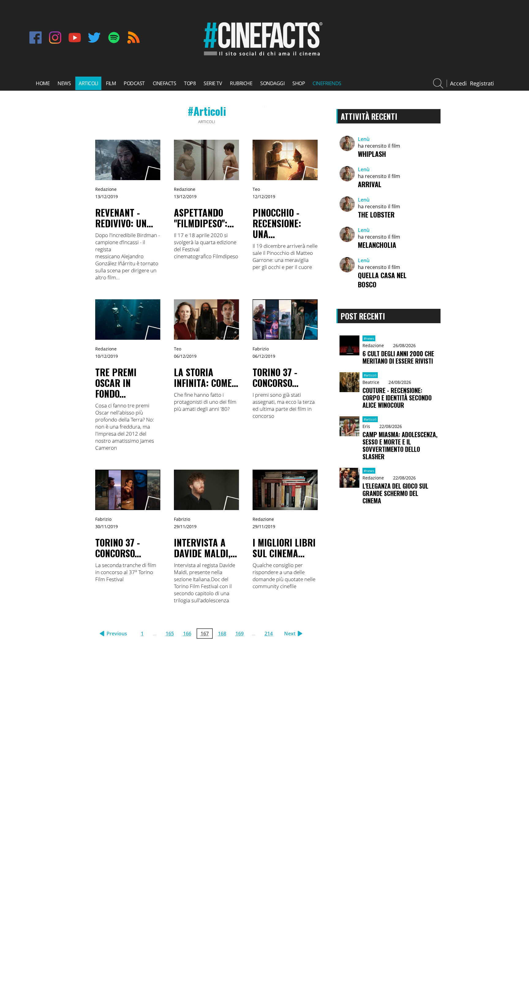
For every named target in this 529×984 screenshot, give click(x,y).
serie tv (213, 83)
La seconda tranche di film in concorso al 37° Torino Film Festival (125, 572)
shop (298, 83)
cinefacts (164, 83)
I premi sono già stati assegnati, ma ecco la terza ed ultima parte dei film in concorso (284, 405)
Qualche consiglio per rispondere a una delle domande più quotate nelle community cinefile (284, 576)
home (43, 83)
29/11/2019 (185, 526)
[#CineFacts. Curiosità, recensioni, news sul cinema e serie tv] (262, 56)
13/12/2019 (106, 196)
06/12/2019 (185, 356)
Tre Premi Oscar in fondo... (116, 382)
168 (222, 633)
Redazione (106, 189)
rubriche (241, 83)
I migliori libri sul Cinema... (284, 548)
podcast (134, 83)
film (111, 83)
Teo (256, 189)
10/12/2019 (106, 356)
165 (170, 633)
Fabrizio (261, 349)
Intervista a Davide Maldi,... (205, 548)
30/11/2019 (106, 526)
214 (268, 633)
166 (187, 633)
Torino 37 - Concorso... (275, 377)
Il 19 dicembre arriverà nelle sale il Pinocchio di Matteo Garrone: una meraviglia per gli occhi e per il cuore (285, 256)
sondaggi (272, 83)
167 (205, 633)
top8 (190, 83)
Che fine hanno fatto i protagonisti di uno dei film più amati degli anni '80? (205, 401)
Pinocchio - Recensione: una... (277, 223)
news (64, 83)
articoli (88, 83)
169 (239, 633)
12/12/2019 (264, 196)
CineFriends (327, 83)
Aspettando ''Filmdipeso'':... (204, 218)
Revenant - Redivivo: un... (124, 218)
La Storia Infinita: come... (206, 377)
